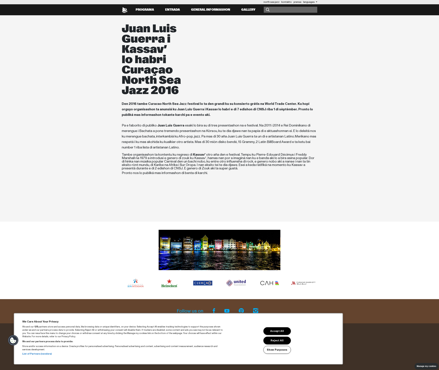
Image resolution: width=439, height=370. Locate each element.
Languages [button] (309, 2)
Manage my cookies (426, 366)
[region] (178, 339)
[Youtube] (227, 311)
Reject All (277, 340)
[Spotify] (242, 311)
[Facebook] (214, 311)
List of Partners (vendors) (37, 353)
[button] (13, 340)
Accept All (277, 331)
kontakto (286, 2)
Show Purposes (277, 349)
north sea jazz (272, 2)
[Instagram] (255, 311)
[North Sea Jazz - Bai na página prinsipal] (124, 10)
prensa (297, 2)
